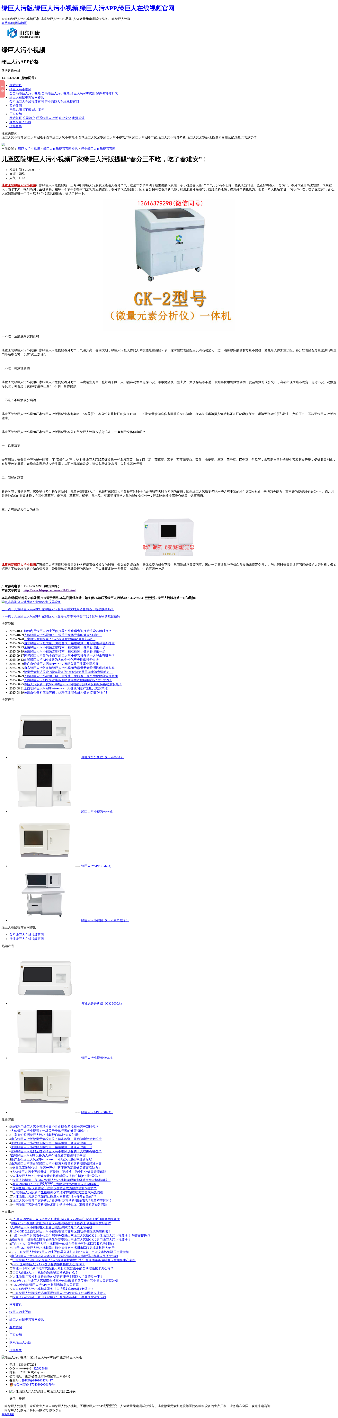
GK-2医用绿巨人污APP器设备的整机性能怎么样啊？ (48, 1264)
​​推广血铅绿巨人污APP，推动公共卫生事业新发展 (51, 1159)
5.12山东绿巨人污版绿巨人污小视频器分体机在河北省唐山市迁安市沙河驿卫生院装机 (70, 1252)
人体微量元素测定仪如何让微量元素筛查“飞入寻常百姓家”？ (55, 1196)
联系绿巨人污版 (47, 118)
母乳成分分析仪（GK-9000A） (102, 757)
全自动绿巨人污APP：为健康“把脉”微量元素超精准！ (56, 1184)
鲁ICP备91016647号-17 (37, 1380)
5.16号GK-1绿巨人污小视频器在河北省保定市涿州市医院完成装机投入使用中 (64, 1247)
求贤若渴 (78, 118)
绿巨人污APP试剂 (82, 93)
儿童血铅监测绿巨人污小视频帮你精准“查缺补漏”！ (59, 639)
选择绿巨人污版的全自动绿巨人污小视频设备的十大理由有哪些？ (56, 1151)
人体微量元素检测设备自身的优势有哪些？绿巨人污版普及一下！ (58, 1276)
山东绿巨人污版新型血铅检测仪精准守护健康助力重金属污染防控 (58, 1192)
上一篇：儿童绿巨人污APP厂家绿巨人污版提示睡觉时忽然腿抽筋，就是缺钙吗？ (58, 609)
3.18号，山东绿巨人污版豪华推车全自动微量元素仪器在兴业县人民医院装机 (65, 1280)
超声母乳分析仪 (107, 93)
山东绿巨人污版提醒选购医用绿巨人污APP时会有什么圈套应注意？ (59, 1293)
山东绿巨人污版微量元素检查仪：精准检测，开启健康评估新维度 (56, 1139)
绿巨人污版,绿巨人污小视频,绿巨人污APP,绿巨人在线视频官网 (88, 8)
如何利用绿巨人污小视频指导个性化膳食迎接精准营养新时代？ (67, 631)
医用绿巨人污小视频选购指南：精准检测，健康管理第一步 (64, 647)
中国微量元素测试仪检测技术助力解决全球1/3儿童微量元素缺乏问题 (60, 1204)
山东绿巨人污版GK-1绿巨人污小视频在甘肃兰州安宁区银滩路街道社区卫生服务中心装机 (74, 1260)
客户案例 (15, 105)
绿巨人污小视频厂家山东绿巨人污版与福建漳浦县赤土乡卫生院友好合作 (61, 1223)
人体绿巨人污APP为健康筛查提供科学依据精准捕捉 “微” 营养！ (68, 680)
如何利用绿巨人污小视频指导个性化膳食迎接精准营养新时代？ (55, 1126)
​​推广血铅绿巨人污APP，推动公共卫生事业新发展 (61, 663)
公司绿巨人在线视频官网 (26, 101)
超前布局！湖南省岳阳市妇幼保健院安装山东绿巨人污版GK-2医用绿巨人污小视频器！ (71, 1239)
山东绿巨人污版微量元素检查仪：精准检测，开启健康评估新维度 (69, 643)
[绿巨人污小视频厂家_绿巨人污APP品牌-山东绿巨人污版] (24, 39)
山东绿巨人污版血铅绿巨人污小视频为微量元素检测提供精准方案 (69, 668)
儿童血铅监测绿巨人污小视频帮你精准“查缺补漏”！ (47, 1135)
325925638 (41, 1368)
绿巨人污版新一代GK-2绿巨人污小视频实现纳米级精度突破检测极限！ (73, 684)
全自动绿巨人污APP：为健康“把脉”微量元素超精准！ (67, 688)
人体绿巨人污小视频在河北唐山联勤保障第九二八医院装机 (51, 1227)
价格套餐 (15, 126)
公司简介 (29, 118)
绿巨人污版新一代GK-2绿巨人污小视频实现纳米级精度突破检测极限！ (62, 1180)
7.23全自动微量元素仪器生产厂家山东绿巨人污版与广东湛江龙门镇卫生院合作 (65, 1219)
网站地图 (21, 23)
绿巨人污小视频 (20, 89)
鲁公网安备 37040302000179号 (34, 1384)
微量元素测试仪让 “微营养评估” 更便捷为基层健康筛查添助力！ (57, 1167)
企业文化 (65, 118)
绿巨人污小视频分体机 (96, 811)
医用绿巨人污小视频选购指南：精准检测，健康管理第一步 (64, 651)
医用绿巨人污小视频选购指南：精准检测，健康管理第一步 (51, 1143)
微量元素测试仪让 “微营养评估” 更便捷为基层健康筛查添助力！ (68, 672)
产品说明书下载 (20, 109)
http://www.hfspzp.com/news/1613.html (49, 590)
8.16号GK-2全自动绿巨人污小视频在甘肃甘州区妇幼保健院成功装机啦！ (61, 1231)
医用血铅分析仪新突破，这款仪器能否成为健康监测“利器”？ (66, 692)
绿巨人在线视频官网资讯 (26, 97)
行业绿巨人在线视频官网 (62, 101)
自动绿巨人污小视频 (55, 93)
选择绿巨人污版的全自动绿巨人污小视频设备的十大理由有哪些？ (69, 655)
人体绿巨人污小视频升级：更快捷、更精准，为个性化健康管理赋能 (71, 676)
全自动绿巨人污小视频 (25, 93)
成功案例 (38, 109)
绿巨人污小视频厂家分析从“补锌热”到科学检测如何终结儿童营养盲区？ (62, 1200)
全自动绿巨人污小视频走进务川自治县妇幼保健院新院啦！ (53, 1289)
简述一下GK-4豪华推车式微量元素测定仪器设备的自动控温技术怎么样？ (63, 1268)
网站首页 (15, 85)
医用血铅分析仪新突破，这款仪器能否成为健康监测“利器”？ (55, 1188)
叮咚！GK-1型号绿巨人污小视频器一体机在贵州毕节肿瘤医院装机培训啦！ (63, 1243)
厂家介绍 (15, 114)
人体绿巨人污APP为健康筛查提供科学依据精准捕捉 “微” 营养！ (57, 1176)
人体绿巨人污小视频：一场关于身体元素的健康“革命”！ (50, 1130)
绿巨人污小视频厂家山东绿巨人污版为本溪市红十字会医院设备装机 (59, 1297)
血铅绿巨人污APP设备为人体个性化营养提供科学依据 (61, 659)
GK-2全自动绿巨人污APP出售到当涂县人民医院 (46, 1284)
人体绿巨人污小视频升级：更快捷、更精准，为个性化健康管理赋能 (59, 1171)
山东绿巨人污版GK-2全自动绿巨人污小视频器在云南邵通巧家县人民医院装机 (64, 1256)
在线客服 (8, 23)
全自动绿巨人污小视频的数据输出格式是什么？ (45, 1272)
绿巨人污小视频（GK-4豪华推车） (105, 920)
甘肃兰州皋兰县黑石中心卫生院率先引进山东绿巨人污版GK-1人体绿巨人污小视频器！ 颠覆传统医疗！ (82, 1235)
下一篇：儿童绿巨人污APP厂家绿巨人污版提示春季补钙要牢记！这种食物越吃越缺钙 (61, 616)
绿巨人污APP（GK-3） (97, 866)
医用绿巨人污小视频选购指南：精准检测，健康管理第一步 (51, 1147)
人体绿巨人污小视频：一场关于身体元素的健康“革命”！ (63, 635)
